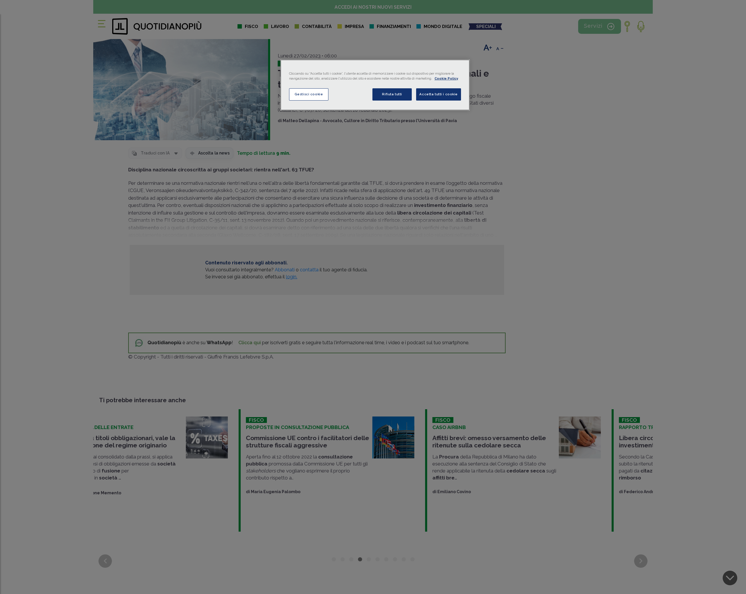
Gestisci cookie (309, 94)
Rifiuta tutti (392, 94)
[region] (375, 84)
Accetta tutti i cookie (438, 94)
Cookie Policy (446, 78)
